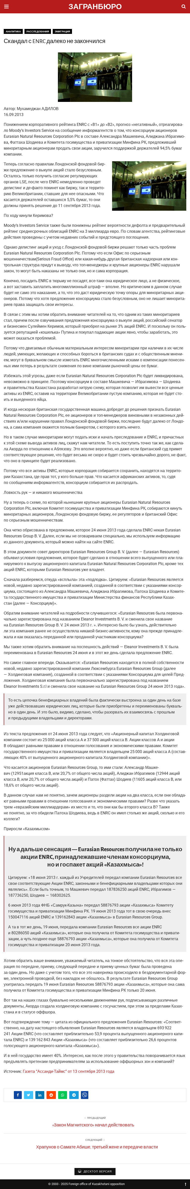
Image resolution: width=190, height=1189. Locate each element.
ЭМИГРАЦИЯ (62, 31)
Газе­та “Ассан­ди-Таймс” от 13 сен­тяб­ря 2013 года (68, 1071)
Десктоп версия (97, 1171)
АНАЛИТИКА (13, 31)
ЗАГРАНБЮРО (95, 7)
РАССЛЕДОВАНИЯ (37, 31)
